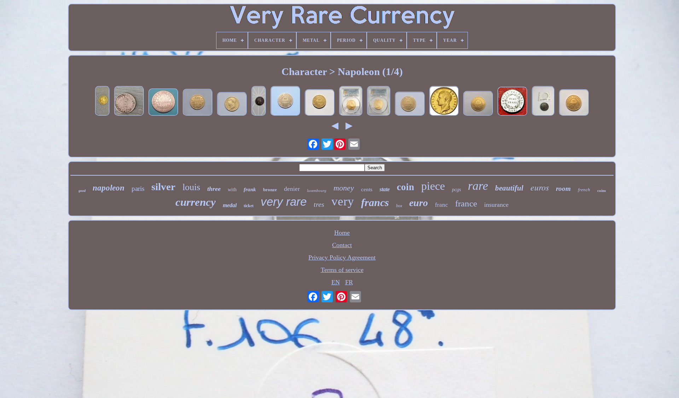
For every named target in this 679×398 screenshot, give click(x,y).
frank (250, 189)
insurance (496, 204)
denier (292, 189)
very (342, 201)
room (563, 188)
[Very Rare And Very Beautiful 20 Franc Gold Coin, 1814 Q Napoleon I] (319, 103)
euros (539, 187)
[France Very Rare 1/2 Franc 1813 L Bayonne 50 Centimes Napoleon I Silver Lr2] (512, 102)
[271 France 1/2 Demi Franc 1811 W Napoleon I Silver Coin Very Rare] (163, 103)
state (384, 189)
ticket (249, 205)
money (343, 187)
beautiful (509, 188)
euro (418, 202)
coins (601, 190)
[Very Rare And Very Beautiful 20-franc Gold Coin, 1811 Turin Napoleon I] (285, 102)
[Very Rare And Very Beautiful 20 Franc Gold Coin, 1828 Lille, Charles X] (197, 103)
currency (195, 202)
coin (405, 187)
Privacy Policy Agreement (342, 257)
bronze (270, 189)
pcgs (456, 189)
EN (335, 282)
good (82, 191)
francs (375, 202)
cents (366, 189)
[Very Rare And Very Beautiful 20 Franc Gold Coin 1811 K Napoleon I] (410, 104)
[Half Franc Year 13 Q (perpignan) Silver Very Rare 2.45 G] (258, 102)
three (214, 188)
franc (441, 204)
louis (191, 187)
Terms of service (342, 269)
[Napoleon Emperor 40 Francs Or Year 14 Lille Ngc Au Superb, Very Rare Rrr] (444, 102)
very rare (284, 201)
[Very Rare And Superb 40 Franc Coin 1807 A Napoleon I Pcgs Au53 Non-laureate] (379, 102)
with (232, 189)
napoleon (108, 187)
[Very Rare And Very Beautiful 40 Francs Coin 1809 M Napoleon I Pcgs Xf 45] (351, 102)
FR (349, 282)
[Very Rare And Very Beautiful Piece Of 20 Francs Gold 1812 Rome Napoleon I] (574, 103)
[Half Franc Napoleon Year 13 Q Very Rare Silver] (102, 102)
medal (230, 205)
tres (319, 204)
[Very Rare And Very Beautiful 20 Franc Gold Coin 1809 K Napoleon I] (478, 104)
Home (342, 232)
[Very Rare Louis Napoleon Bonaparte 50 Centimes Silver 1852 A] (129, 102)
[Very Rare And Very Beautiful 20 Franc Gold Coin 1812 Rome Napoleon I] (232, 105)
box (399, 205)
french (584, 189)
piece (433, 186)
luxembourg (316, 190)
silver (163, 186)
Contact (342, 245)
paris (138, 188)
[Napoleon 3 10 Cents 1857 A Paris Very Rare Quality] (543, 102)
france (466, 203)
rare (478, 185)
